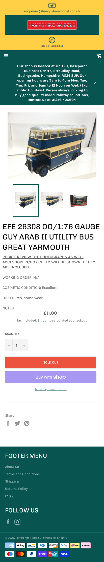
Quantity (12, 334)
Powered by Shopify (54, 537)
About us (12, 467)
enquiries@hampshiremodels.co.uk (52, 11)
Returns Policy (16, 489)
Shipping (44, 320)
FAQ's (9, 496)
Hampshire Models (27, 537)
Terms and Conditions (22, 474)
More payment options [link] (51, 389)
